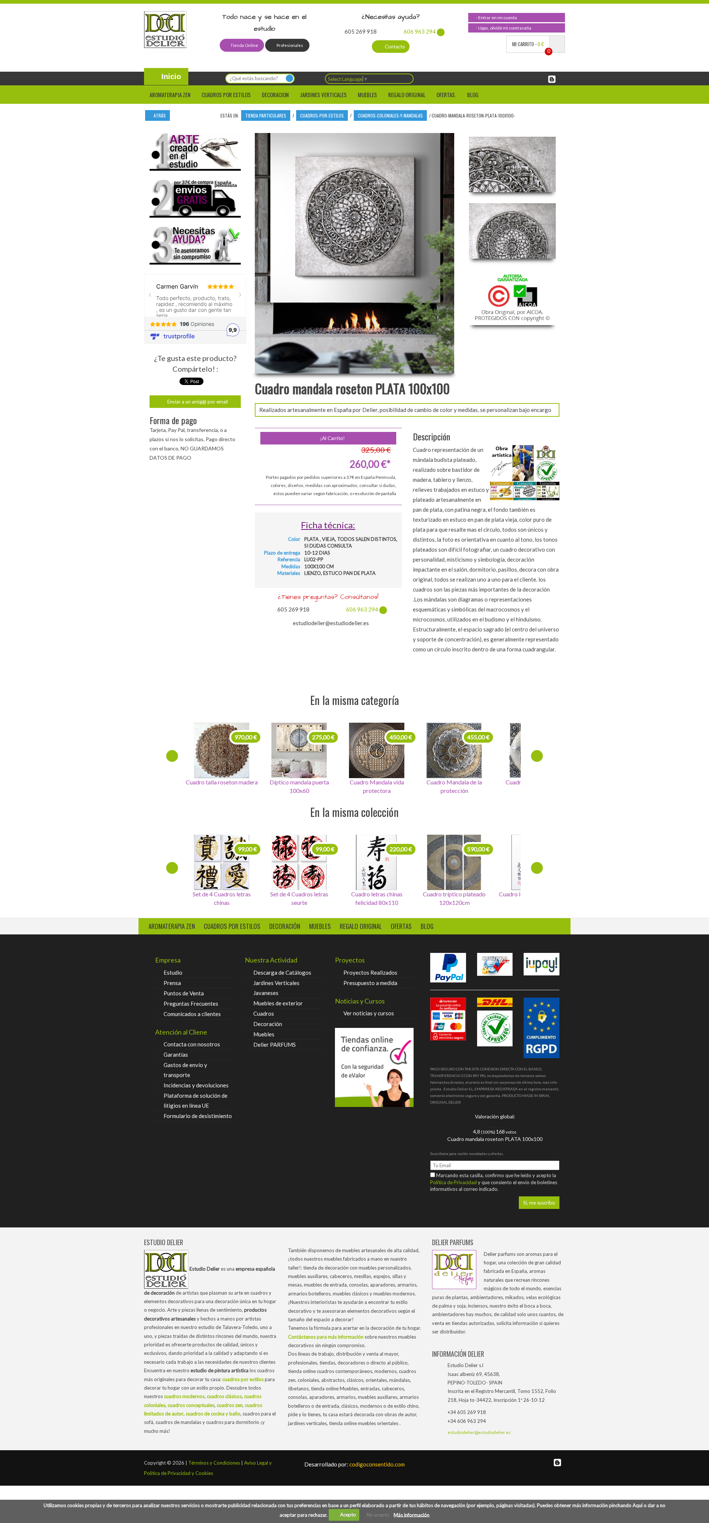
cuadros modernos (184, 1396)
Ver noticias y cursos (368, 1013)
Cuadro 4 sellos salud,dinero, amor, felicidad (221, 898)
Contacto (394, 47)
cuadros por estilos (226, 95)
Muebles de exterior (278, 1003)
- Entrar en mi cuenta (496, 17)
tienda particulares (265, 115)
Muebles (367, 95)
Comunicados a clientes (192, 1014)
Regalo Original (406, 95)
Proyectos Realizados (370, 972)
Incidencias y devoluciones (196, 1085)
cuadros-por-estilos (322, 115)
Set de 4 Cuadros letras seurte (377, 898)
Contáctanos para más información (325, 1337)
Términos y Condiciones (214, 1463)
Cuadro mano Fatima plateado (454, 786)
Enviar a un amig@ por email (197, 402)
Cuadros (263, 1013)
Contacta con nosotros (192, 1044)
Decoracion (275, 95)
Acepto (346, 1514)
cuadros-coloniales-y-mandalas (390, 115)
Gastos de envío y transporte (185, 1070)
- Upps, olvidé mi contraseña (503, 28)
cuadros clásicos (224, 1396)
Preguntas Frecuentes (191, 1003)
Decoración (267, 1024)
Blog (473, 95)
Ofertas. (446, 95)
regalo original (361, 926)
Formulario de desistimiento (198, 1116)
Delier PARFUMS (274, 1044)
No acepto (378, 1514)
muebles (320, 926)
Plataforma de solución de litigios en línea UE (195, 1100)
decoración (284, 926)
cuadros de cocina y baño (213, 1414)
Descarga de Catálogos (282, 972)
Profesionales (289, 45)
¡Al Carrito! (332, 438)
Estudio (173, 972)
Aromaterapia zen (170, 95)
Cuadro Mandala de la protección (376, 786)
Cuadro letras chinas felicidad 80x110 (454, 898)
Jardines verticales (323, 95)
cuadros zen (230, 1405)
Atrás (159, 115)
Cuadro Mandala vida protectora (299, 786)
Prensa (172, 982)
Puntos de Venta (184, 993)
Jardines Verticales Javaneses (276, 987)
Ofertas (401, 926)
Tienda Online (244, 45)
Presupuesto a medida (370, 982)
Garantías (176, 1054)
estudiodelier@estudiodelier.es (479, 1432)
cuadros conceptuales (191, 1405)
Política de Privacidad (454, 1182)
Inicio (170, 76)
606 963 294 (420, 31)
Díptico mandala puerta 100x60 (221, 786)
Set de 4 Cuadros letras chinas (299, 898)
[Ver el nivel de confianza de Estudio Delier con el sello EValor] (374, 1067)
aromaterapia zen (171, 926)
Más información (411, 1514)
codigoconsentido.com (354, 1464)
